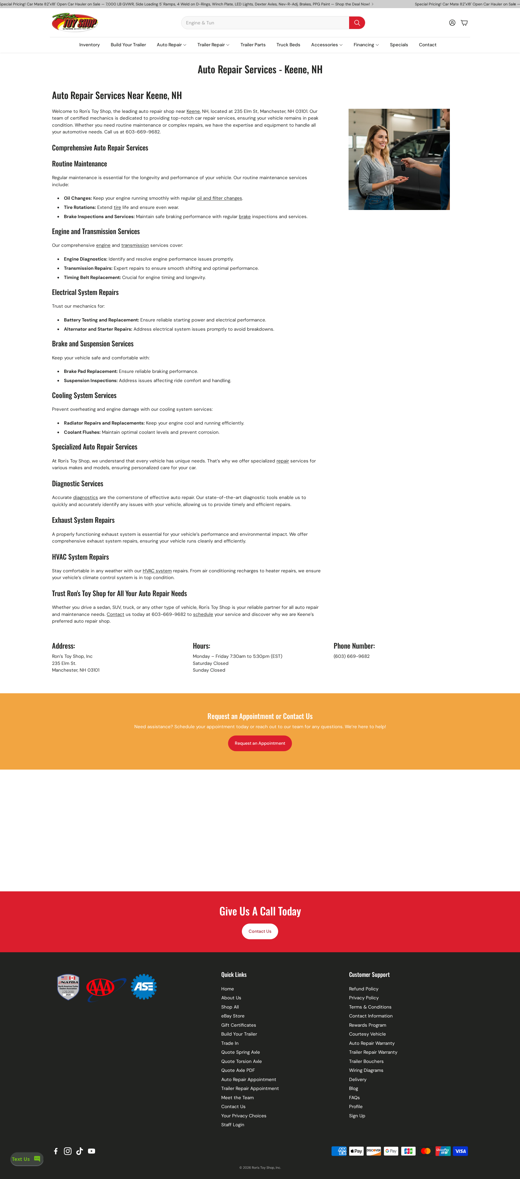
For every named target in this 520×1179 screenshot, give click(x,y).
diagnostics (85, 497)
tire (117, 207)
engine (103, 245)
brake (245, 216)
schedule (203, 614)
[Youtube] (91, 1151)
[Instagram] (68, 1151)
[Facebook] (56, 1151)
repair (283, 461)
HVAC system (157, 571)
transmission (135, 245)
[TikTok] (79, 1151)
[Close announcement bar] (515, 4)
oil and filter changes (219, 198)
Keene (193, 111)
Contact (115, 614)
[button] (273, 23)
